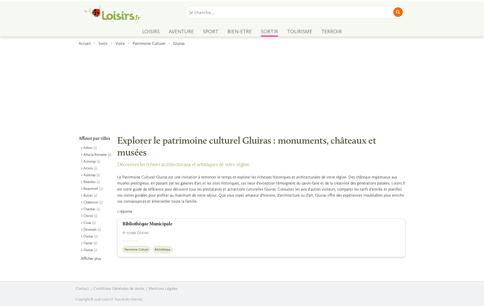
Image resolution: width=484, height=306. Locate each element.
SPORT (210, 31)
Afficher (91, 258)
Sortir (103, 43)
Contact (82, 288)
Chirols (88, 216)
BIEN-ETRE (239, 31)
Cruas (87, 223)
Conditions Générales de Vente (118, 288)
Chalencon (90, 202)
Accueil (85, 43)
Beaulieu (89, 182)
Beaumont (90, 189)
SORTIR (269, 31)
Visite (120, 43)
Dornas (88, 236)
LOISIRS (151, 31)
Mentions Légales (162, 288)
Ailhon (88, 148)
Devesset (90, 229)
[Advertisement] (242, 88)
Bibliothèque (162, 249)
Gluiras (179, 43)
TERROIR (331, 31)
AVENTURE (181, 31)
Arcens (88, 168)
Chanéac (89, 209)
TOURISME (299, 31)
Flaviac (88, 243)
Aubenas (89, 175)
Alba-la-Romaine (95, 154)
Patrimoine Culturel (149, 43)
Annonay (89, 161)
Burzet (88, 195)
